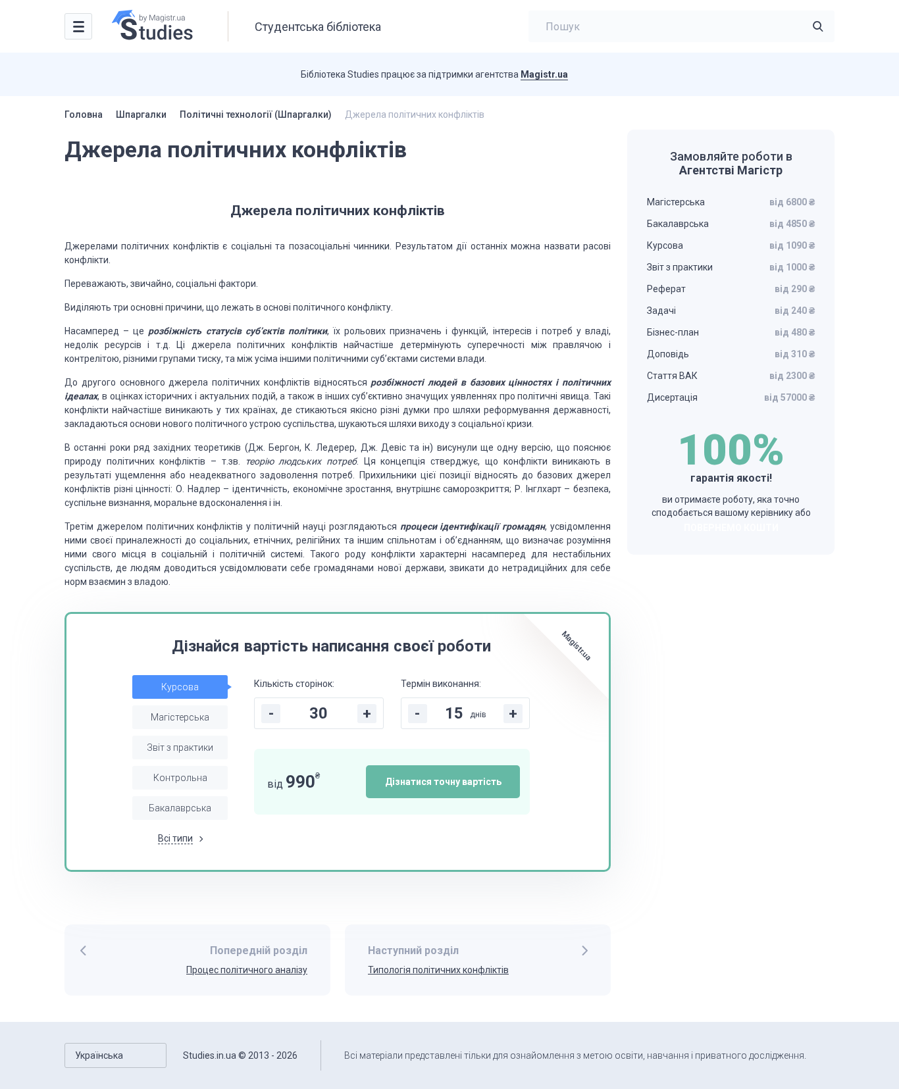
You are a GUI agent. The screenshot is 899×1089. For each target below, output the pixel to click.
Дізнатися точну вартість (443, 781)
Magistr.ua (544, 74)
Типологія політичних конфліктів (438, 970)
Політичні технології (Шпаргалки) (256, 114)
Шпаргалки (141, 114)
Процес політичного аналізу (246, 970)
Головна (83, 114)
